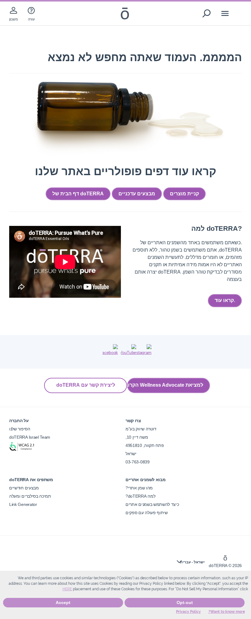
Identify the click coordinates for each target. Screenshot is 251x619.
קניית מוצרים (184, 193)
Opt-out (185, 602)
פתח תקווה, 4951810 (145, 445)
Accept (63, 602)
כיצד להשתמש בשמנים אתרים (152, 504)
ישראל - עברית (192, 562)
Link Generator (23, 504)
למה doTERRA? (140, 496)
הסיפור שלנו (19, 428)
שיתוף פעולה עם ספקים (147, 512)
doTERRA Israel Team (29, 437)
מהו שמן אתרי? (139, 487)
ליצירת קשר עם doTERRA (85, 385)
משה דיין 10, (137, 437)
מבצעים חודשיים (24, 487)
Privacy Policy (188, 612)
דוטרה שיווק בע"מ (141, 428)
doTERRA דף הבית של (78, 193)
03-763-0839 (138, 461)
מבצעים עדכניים (136, 193)
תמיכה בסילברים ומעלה (30, 496)
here (67, 589)
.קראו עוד (225, 300)
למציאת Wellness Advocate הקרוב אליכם (165, 385)
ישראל (131, 453)
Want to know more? (226, 612)
